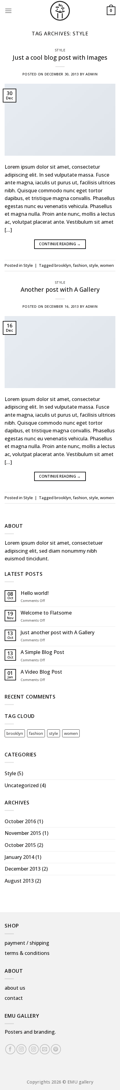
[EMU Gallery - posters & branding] (60, 11)
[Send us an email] (45, 1049)
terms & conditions (27, 953)
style (93, 265)
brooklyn (62, 265)
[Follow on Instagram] (21, 1049)
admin (92, 74)
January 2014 (19, 857)
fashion (80, 265)
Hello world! (35, 593)
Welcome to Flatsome (46, 613)
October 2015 (20, 845)
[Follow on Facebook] (10, 1049)
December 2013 (23, 868)
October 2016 (20, 821)
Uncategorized (22, 785)
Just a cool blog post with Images (60, 57)
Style (60, 50)
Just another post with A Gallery (57, 632)
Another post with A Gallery (60, 289)
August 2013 (19, 880)
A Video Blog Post (41, 672)
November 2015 (23, 833)
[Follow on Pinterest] (56, 1049)
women (107, 265)
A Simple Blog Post (42, 652)
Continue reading (60, 243)
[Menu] (8, 10)
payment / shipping (27, 943)
